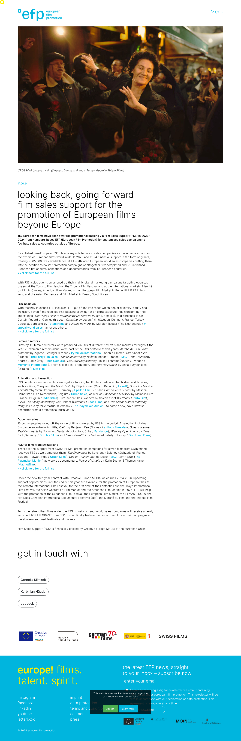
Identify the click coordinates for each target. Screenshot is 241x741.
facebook (26, 703)
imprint (76, 697)
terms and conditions (88, 708)
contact (77, 714)
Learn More (128, 709)
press (75, 719)
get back (27, 603)
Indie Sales (50, 398)
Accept (110, 709)
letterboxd (26, 719)
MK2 (124, 357)
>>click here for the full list (36, 468)
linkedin (24, 708)
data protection (83, 703)
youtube (25, 714)
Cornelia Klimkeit (33, 580)
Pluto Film (38, 368)
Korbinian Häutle (33, 591)
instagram (26, 697)
